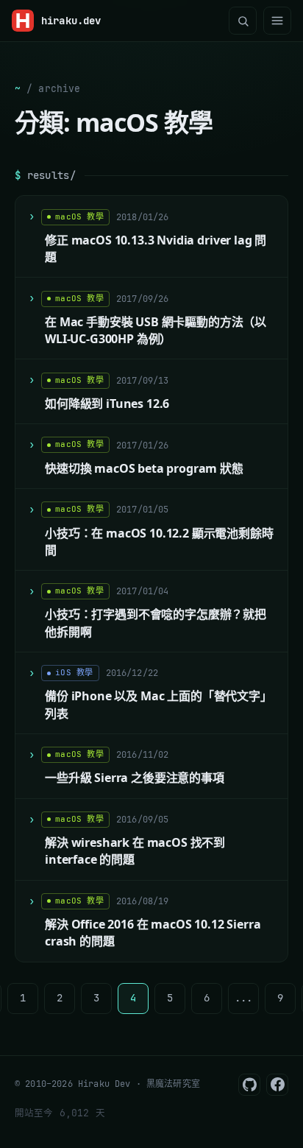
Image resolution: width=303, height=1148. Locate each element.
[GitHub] (249, 1085)
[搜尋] (243, 21)
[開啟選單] (277, 21)
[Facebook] (277, 1085)
